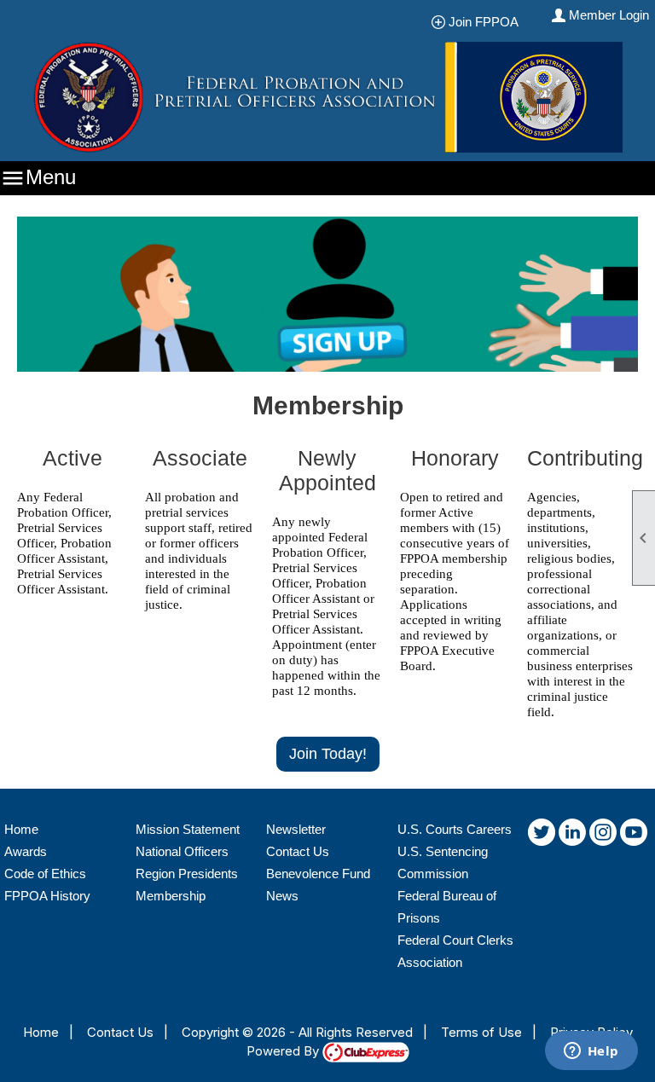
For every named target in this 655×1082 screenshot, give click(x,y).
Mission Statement (188, 829)
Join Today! (328, 753)
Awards (25, 851)
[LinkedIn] (572, 836)
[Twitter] (541, 836)
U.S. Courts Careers (454, 829)
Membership (171, 895)
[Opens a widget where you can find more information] (591, 1052)
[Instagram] (603, 836)
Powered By (284, 1051)
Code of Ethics (45, 873)
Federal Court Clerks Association (455, 951)
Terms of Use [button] (481, 1032)
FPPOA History (47, 895)
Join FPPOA (488, 21)
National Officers (182, 851)
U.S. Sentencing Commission (442, 862)
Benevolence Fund (318, 873)
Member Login (609, 15)
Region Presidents (187, 873)
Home (21, 829)
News (282, 895)
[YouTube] (633, 836)
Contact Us (297, 851)
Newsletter (296, 829)
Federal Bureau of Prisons (446, 906)
